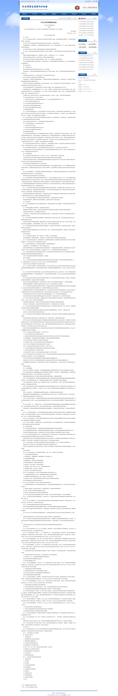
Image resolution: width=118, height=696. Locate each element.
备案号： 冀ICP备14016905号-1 (59, 693)
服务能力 (54, 14)
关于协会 (34, 14)
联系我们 (94, 14)
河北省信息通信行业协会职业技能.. (86, 21)
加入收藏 (96, 1)
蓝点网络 (64, 695)
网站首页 (24, 14)
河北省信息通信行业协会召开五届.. (86, 64)
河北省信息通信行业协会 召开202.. (86, 69)
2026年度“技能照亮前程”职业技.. (86, 55)
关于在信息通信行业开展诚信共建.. (86, 32)
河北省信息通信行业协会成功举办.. (86, 58)
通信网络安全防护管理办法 (31, 685)
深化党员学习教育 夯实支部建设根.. (86, 62)
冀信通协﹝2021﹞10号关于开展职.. (86, 35)
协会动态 (44, 14)
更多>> (95, 18)
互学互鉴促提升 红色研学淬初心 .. (86, 60)
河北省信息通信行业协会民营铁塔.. (86, 67)
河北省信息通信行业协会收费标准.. (86, 30)
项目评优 (64, 14)
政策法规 (74, 14)
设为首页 (89, 1)
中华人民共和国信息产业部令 (31, 687)
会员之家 (84, 14)
